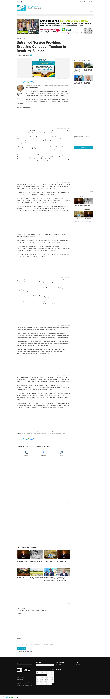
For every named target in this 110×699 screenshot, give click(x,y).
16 (50, 679)
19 (40, 681)
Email (85, 1)
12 (40, 679)
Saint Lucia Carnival (55, 15)
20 (42, 681)
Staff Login (81, 1)
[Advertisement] (70, 8)
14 (45, 679)
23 (50, 681)
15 (47, 679)
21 (45, 681)
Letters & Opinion (21, 38)
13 (42, 679)
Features (45, 15)
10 (52, 677)
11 (37, 679)
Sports (39, 15)
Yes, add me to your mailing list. (25, 651)
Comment (19, 613)
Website (18, 638)
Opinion (32, 15)
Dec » (40, 687)
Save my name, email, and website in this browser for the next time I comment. (35, 644)
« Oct (37, 687)
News (20, 15)
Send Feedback (90, 1)
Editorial (26, 15)
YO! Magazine (58, 664)
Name (18, 627)
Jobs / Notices (65, 15)
